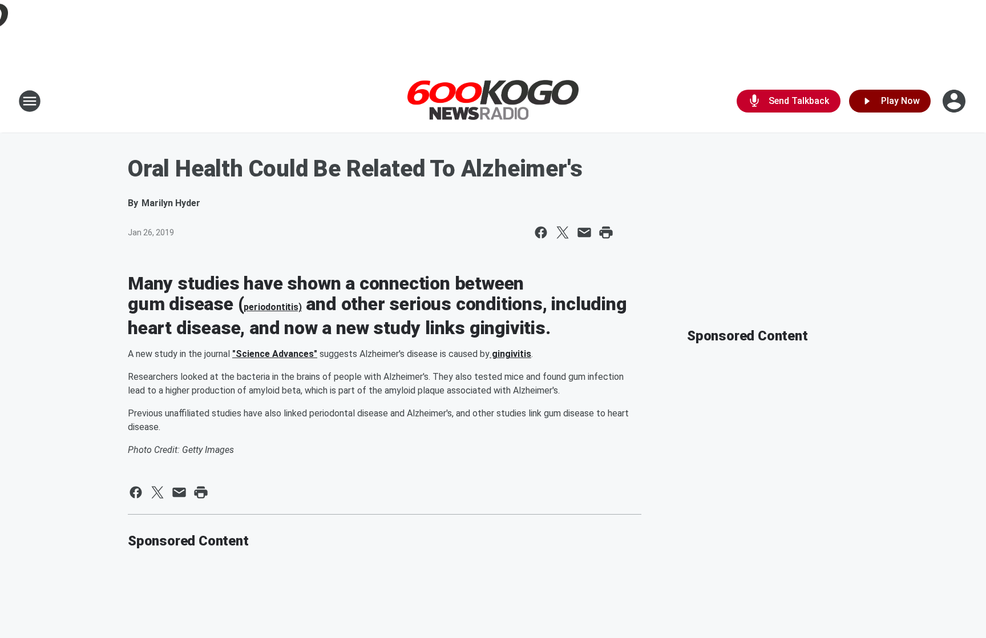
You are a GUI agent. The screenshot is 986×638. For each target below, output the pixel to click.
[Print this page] (606, 232)
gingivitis (510, 353)
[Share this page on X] (563, 232)
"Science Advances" (274, 353)
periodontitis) (272, 307)
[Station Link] (493, 101)
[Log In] (955, 101)
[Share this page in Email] (584, 232)
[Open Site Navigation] (29, 101)
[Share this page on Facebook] (541, 232)
